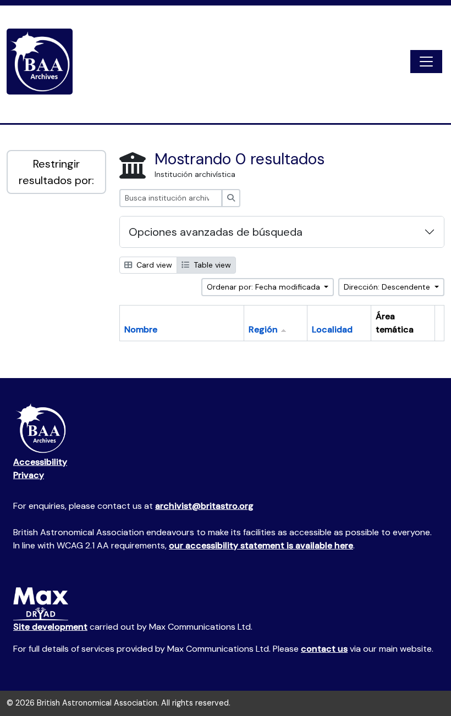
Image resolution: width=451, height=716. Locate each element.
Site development (50, 626)
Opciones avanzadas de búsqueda (215, 232)
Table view (211, 265)
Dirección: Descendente (388, 287)
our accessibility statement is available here (261, 545)
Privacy (28, 475)
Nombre (140, 329)
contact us (324, 648)
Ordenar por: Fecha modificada (264, 287)
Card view (153, 265)
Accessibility (40, 462)
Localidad (332, 329)
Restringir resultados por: (56, 172)
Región (263, 329)
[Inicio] (44, 61)
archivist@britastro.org (204, 506)
